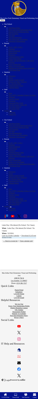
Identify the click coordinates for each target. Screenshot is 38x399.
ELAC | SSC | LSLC (15, 47)
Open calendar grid (26, 241)
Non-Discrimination (15, 37)
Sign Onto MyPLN (14, 107)
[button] (5, 122)
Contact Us (12, 114)
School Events (7, 237)
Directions (11, 112)
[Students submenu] (5, 74)
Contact (34, 397)
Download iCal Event (28, 235)
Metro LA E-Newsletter (16, 66)
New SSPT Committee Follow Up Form (21, 95)
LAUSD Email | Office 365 (17, 105)
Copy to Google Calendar (10, 235)
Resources (11, 55)
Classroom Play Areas (15, 86)
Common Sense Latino (16, 57)
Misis (10, 93)
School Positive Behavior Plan (18, 32)
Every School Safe (14, 64)
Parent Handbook (14, 51)
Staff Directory (25, 397)
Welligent (11, 97)
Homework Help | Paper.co (17, 82)
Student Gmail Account (16, 80)
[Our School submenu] (5, 26)
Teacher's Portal (13, 99)
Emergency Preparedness (16, 41)
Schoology (12, 76)
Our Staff (11, 36)
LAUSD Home (5, 397)
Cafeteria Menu (13, 87)
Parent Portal (12, 53)
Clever (10, 78)
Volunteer (11, 49)
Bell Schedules (13, 34)
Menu (2, 20)
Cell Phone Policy (14, 28)
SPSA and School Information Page (20, 30)
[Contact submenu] (11, 111)
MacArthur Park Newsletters (18, 39)
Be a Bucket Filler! (14, 84)
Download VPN (13, 109)
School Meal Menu (14, 59)
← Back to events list (10, 241)
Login (5, 380)
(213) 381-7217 (21, 283)
